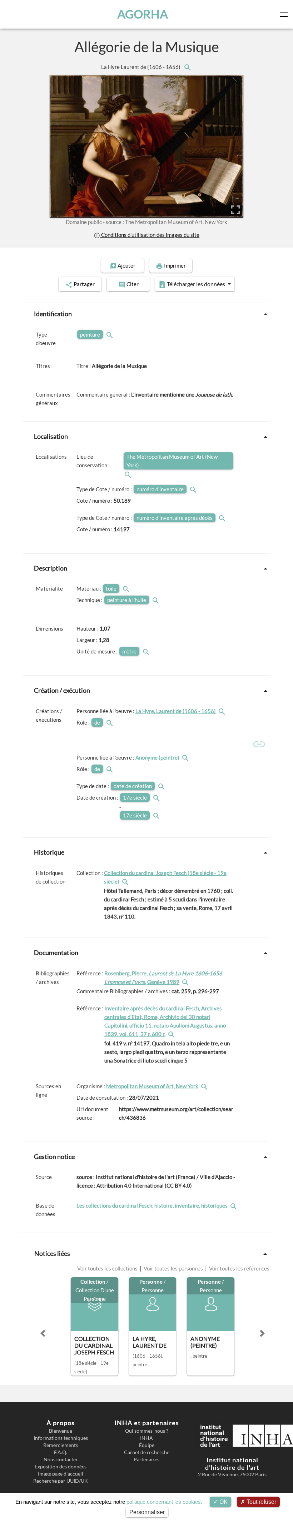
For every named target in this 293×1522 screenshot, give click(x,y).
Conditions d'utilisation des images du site (149, 235)
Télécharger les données (196, 283)
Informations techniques (61, 1438)
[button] (43, 1333)
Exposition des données (60, 1466)
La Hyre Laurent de (141, 67)
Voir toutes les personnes (173, 1268)
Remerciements (60, 1445)
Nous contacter (61, 1459)
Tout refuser (260, 1502)
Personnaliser (147, 1512)
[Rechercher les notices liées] (187, 67)
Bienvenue (60, 1431)
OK (223, 1502)
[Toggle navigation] (285, 14)
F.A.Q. (60, 1452)
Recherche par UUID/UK (60, 1481)
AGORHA (142, 14)
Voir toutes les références (238, 1268)
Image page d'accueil (60, 1474)
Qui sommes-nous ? (146, 1431)
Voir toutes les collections (108, 1268)
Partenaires (146, 1459)
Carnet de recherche (146, 1452)
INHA (146, 1438)
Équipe (146, 1445)
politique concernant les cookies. (164, 1502)
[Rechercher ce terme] (110, 334)
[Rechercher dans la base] (234, 1205)
